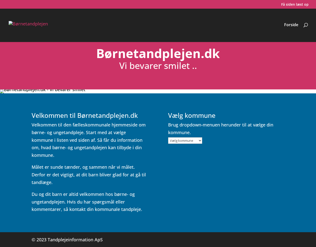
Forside (291, 25)
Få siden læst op (295, 5)
